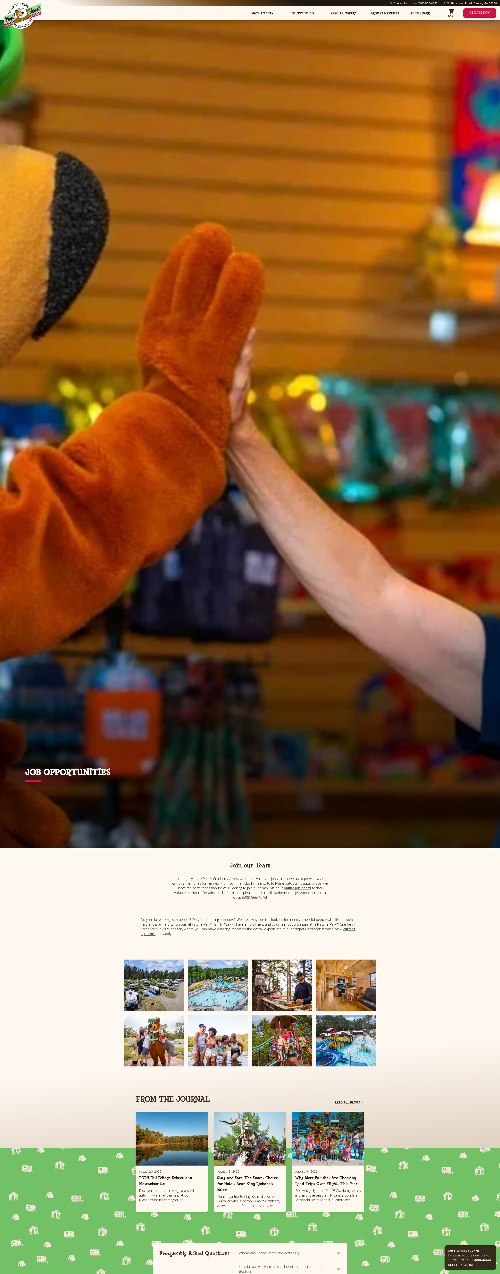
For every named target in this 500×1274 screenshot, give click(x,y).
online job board (297, 888)
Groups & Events (385, 13)
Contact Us (400, 3)
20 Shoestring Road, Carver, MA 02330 (471, 3)
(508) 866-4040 (428, 3)
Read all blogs (347, 1102)
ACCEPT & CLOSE (461, 1265)
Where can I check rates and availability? (270, 1253)
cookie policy (482, 1259)
